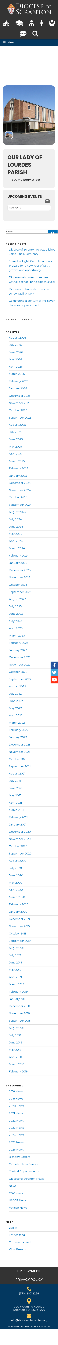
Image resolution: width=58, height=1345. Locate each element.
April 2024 (16, 541)
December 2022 (20, 657)
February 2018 (18, 1071)
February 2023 (18, 643)
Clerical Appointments (24, 1171)
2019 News (16, 1098)
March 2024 (17, 548)
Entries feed (17, 1235)
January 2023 (18, 650)
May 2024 (15, 534)
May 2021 (15, 795)
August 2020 (17, 861)
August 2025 (17, 424)
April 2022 (16, 715)
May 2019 (15, 970)
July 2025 (15, 432)
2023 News (16, 1127)
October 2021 (17, 759)
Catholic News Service (24, 1164)
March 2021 (16, 810)
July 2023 (15, 606)
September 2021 (20, 766)
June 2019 (15, 962)
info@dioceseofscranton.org (29, 1320)
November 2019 (19, 926)
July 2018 (15, 1035)
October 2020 (18, 846)
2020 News (16, 1106)
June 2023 (16, 613)
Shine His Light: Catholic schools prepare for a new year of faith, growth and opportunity (30, 266)
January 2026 (18, 388)
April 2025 (15, 454)
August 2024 (17, 512)
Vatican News (18, 1207)
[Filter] (47, 201)
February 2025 (18, 468)
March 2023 (17, 635)
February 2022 (18, 730)
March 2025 (17, 461)
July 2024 (15, 519)
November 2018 (19, 1013)
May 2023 (15, 621)
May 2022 (15, 708)
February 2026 (18, 381)
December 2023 (20, 570)
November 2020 (20, 839)
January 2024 (18, 563)
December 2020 (20, 831)
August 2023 (17, 599)
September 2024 (20, 504)
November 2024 (20, 490)
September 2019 (20, 941)
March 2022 (17, 722)
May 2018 (15, 1049)
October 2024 (18, 497)
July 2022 (15, 693)
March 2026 (17, 374)
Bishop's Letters (19, 1157)
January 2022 (18, 737)
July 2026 (15, 345)
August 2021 (17, 773)
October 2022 (18, 672)
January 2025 (18, 475)
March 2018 (16, 1064)
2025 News (16, 1142)
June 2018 (15, 1042)
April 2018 (15, 1057)
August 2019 (17, 948)
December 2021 (19, 744)
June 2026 (16, 352)
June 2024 (16, 526)
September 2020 (20, 853)
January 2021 (17, 824)
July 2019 (15, 955)
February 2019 (18, 991)
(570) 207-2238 (29, 1293)
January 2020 (18, 911)
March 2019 (16, 984)
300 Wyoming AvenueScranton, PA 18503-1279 (29, 1308)
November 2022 (19, 664)
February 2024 (19, 555)
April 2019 (15, 977)
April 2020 (16, 890)
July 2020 (15, 868)
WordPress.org (18, 1249)
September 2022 (20, 679)
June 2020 (16, 875)
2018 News (16, 1091)
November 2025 (19, 403)
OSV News (16, 1193)
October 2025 (18, 410)
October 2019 (17, 933)
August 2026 (17, 337)
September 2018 (20, 1020)
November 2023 (19, 577)
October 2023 (18, 584)
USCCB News (17, 1200)
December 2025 (19, 395)
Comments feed (20, 1242)
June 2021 (15, 788)
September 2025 (20, 417)
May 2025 (15, 446)
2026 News (16, 1149)
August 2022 (17, 686)
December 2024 (20, 483)
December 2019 (19, 919)
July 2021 (15, 781)
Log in (13, 1227)
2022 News (16, 1120)
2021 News (16, 1113)
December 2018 (19, 1006)
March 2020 (17, 897)
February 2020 (19, 904)
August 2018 (17, 1028)
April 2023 (16, 628)
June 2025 (16, 439)
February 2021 (18, 817)
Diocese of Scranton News (26, 1178)
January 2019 (17, 999)
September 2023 (20, 592)
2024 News (16, 1135)
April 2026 (16, 366)
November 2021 (19, 752)
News (12, 1186)
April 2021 (15, 802)
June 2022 (16, 701)
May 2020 (15, 882)
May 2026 (15, 359)
